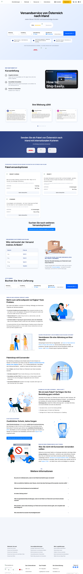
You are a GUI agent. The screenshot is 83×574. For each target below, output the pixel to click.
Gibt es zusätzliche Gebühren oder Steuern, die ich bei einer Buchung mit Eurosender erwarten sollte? (40, 483)
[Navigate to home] (6, 2)
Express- (41, 348)
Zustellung (23, 32)
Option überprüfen (23, 192)
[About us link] (76, 2)
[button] (41, 33)
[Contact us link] (73, 2)
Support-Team (38, 431)
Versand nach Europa (11, 548)
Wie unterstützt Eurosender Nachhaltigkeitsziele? (27, 512)
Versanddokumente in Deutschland (37, 554)
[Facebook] (73, 567)
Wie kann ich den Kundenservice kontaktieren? (26, 488)
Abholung (10, 32)
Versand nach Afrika (11, 556)
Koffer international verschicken (37, 552)
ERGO (8, 429)
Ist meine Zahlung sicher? (21, 493)
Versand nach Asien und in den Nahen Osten (15, 554)
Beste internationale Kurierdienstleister (61, 554)
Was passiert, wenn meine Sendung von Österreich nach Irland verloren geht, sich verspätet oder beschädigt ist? (39, 506)
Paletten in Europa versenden (59, 552)
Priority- (47, 348)
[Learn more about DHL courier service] (31, 150)
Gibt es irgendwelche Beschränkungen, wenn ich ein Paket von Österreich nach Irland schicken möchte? (39, 499)
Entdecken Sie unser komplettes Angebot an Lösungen (41, 229)
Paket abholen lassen (58, 550)
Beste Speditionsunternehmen (60, 548)
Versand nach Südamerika (12, 552)
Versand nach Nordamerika (12, 550)
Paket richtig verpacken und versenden (38, 556)
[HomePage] (15, 565)
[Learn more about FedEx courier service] (52, 150)
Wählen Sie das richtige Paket (59, 556)
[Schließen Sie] (19, 34)
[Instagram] (75, 567)
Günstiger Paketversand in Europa (37, 548)
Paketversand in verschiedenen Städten (38, 550)
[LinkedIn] (77, 567)
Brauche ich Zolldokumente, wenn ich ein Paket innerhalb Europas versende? (34, 477)
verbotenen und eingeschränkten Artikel (59, 457)
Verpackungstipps (56, 267)
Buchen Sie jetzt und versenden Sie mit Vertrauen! (19, 438)
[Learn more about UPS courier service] (41, 150)
